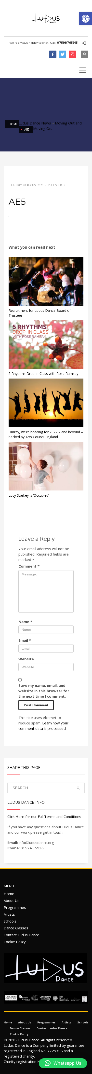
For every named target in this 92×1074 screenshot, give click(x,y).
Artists (9, 914)
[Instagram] (72, 54)
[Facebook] (52, 54)
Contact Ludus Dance (21, 934)
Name (25, 621)
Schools (10, 921)
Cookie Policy (15, 941)
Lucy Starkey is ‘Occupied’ (29, 495)
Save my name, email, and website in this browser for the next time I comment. (43, 691)
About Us (11, 900)
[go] (78, 788)
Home (9, 893)
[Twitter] (62, 54)
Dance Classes (16, 927)
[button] (85, 18)
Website (26, 658)
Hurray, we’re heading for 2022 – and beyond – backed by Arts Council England (46, 434)
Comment (28, 566)
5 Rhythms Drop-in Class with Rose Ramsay (43, 373)
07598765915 (67, 42)
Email (24, 640)
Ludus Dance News (35, 123)
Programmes (15, 907)
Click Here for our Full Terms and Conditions (44, 816)
